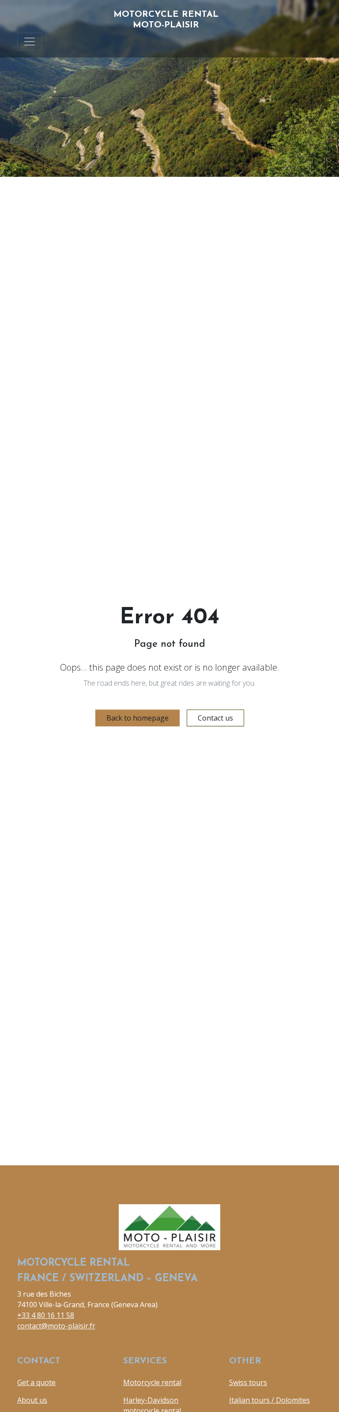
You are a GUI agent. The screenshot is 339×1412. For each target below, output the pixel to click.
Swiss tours (248, 1382)
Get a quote (36, 1382)
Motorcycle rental (152, 1382)
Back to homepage (137, 718)
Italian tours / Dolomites (269, 1400)
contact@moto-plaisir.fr (56, 1326)
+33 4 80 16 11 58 (45, 1315)
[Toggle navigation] (29, 41)
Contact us (215, 718)
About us (32, 1400)
